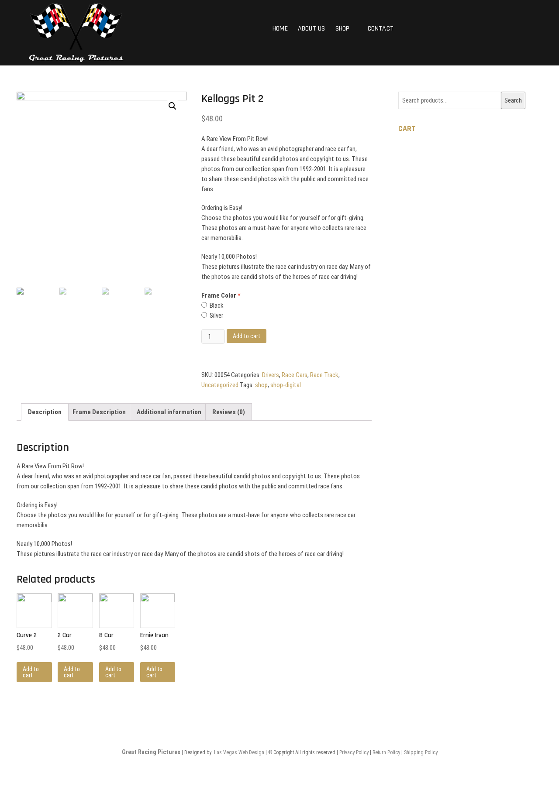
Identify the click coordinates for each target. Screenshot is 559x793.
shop (261, 385)
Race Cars (294, 375)
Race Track (324, 375)
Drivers (270, 375)
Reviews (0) (228, 412)
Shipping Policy (421, 752)
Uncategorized (219, 385)
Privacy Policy (354, 752)
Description (45, 412)
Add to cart (246, 336)
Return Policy (386, 752)
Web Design (251, 752)
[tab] (45, 412)
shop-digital (285, 385)
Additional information (169, 412)
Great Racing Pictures (151, 751)
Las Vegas (225, 752)
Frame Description (99, 412)
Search (513, 100)
